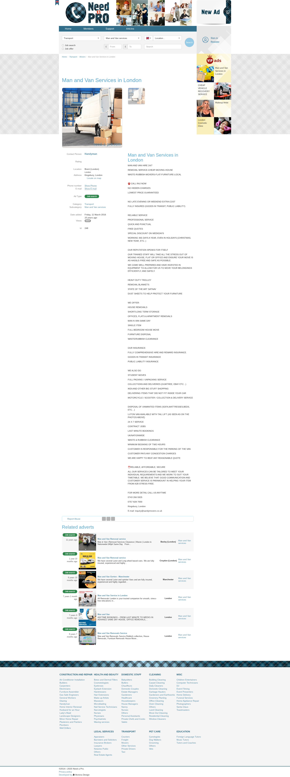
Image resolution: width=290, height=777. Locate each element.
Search (189, 42)
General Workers (68, 698)
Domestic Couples (130, 689)
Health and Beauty (106, 674)
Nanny (124, 707)
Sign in (214, 38)
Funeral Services (185, 698)
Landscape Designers (70, 716)
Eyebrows (98, 686)
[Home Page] (87, 12)
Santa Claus (182, 707)
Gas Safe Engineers (69, 695)
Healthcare (126, 698)
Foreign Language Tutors (189, 737)
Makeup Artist (221, 102)
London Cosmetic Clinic (202, 123)
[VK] (113, 519)
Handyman (65, 704)
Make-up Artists (101, 698)
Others (124, 713)
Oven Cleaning (156, 704)
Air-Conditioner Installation (72, 680)
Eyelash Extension (102, 689)
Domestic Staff (131, 674)
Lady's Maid (65, 713)
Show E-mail (91, 188)
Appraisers (99, 737)
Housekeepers (128, 701)
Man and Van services (95, 207)
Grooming (154, 743)
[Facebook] (104, 519)
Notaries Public (101, 749)
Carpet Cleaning (157, 683)
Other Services (128, 746)
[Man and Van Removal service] (87, 542)
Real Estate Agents (103, 755)
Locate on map (94, 178)
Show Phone (91, 185)
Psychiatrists (100, 719)
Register (215, 41)
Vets (151, 749)
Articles (130, 28)
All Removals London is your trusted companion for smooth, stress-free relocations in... (127, 599)
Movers (125, 743)
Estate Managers (129, 692)
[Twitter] (108, 519)
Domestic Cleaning (158, 689)
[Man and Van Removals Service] (87, 636)
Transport (89, 204)
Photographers (184, 704)
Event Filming (183, 689)
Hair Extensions (101, 695)
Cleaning (155, 674)
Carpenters (65, 686)
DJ (178, 686)
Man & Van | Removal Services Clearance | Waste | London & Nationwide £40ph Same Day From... (124, 543)
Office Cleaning (156, 701)
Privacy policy (65, 772)
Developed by (65, 775)
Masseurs (98, 701)
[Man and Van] (87, 617)
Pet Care (155, 731)
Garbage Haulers (157, 692)
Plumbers (64, 725)
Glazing (63, 701)
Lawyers (98, 746)
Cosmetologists (101, 683)
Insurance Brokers (102, 743)
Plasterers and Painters (71, 722)
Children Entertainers (187, 680)
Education (183, 731)
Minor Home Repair (69, 719)
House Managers (129, 704)
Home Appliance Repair (188, 701)
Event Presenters (185, 692)
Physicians (99, 716)
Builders (63, 683)
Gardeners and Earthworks (162, 695)
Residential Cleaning (159, 716)
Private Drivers (128, 749)
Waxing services (101, 722)
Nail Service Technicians (105, 707)
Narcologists (100, 710)
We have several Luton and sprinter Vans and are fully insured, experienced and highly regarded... (125, 581)
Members (88, 28)
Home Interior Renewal (71, 707)
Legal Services (104, 731)
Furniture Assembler (69, 692)
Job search (70, 45)
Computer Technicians (187, 683)
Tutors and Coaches (186, 743)
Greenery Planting (157, 698)
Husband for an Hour (70, 710)
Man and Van (104, 614)
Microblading (100, 704)
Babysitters (126, 680)
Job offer (69, 49)
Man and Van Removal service (112, 539)
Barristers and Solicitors (105, 740)
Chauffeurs (126, 686)
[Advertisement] (214, 181)
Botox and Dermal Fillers (106, 680)
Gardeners (126, 695)
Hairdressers (100, 692)
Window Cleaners (157, 719)
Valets (124, 722)
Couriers (125, 737)
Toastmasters (183, 710)
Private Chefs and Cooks (133, 719)
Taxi (123, 752)
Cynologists (154, 737)
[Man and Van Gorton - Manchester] (87, 579)
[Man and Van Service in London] (87, 598)
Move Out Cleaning (158, 713)
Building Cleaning (157, 680)
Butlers (124, 683)
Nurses (97, 713)
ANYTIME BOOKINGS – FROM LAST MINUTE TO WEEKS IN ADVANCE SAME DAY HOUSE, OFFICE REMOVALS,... (125, 618)
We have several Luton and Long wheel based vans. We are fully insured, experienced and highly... (126, 562)
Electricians (65, 689)
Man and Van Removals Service (112, 633)
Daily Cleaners (156, 686)
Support (110, 28)
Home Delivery (184, 695)
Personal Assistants (130, 716)
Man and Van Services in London (221, 71)
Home (68, 28)
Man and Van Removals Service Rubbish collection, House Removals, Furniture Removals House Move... (123, 637)
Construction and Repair (76, 674)
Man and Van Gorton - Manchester (113, 577)
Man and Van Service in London (112, 595)
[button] (57, 1)
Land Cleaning (156, 710)
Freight (124, 740)
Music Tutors (183, 740)
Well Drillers (65, 728)
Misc (179, 674)
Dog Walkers (155, 740)
